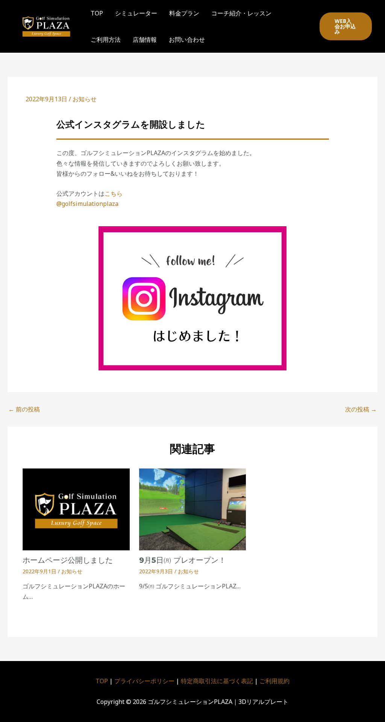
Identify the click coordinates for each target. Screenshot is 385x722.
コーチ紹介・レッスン (241, 13)
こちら (114, 193)
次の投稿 (361, 409)
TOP (97, 13)
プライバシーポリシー (144, 681)
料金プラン (184, 13)
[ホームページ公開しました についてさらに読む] (76, 508)
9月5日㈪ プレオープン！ (182, 560)
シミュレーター (136, 13)
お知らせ (85, 99)
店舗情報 (145, 39)
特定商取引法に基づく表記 (217, 681)
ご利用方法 (106, 39)
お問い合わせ (187, 39)
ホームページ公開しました (68, 560)
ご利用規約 (274, 681)
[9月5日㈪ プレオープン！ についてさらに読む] (192, 508)
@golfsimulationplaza (87, 204)
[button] (346, 26)
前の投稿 (24, 409)
